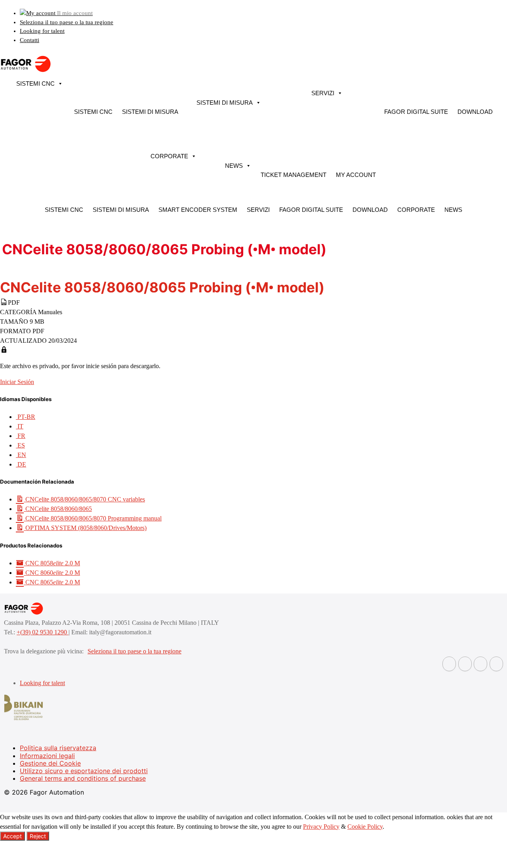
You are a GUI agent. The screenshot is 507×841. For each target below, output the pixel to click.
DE (21, 464)
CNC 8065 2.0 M (52, 582)
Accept (12, 836)
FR (20, 435)
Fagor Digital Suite (416, 111)
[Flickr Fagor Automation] (449, 664)
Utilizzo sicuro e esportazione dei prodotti (84, 771)
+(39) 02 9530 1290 (43, 632)
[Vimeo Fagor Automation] (480, 664)
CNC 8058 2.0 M (52, 563)
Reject (38, 836)
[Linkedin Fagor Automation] (465, 664)
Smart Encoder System (197, 209)
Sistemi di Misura (150, 111)
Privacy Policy (321, 826)
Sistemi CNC (35, 83)
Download (475, 111)
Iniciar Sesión (17, 381)
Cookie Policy (365, 826)
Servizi (322, 93)
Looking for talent (42, 31)
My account (356, 174)
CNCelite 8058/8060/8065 (58, 508)
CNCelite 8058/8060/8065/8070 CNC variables (84, 499)
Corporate (169, 156)
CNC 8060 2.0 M (52, 572)
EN (21, 454)
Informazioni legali (47, 756)
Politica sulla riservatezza (58, 748)
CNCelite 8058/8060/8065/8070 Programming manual (93, 518)
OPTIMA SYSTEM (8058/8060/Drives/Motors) (85, 527)
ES (20, 445)
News (234, 165)
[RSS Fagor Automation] (496, 664)
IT (19, 426)
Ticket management (293, 174)
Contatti (29, 40)
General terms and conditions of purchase (83, 778)
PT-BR (25, 416)
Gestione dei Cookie (50, 763)
